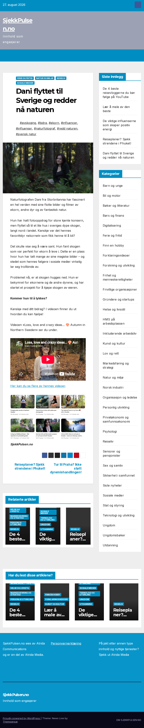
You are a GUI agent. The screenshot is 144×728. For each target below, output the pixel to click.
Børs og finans (113, 215)
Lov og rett (111, 353)
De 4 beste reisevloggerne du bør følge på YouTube (119, 93)
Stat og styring (113, 505)
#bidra (42, 123)
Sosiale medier (25, 83)
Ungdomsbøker (114, 535)
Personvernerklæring (66, 643)
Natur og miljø (44, 78)
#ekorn (54, 123)
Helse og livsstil (15, 510)
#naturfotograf (44, 128)
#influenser (24, 128)
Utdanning (46, 529)
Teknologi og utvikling (47, 519)
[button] (130, 55)
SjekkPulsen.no (16, 694)
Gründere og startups (118, 299)
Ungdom (45, 524)
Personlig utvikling (16, 524)
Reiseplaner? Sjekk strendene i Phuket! (30, 466)
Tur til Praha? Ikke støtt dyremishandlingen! (66, 468)
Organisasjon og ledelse (120, 397)
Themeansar (10, 721)
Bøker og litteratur (116, 205)
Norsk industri (113, 387)
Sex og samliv (113, 465)
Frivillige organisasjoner (120, 289)
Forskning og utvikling (119, 265)
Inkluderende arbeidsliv (120, 333)
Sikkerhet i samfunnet (119, 475)
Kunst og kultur (114, 343)
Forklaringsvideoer (116, 255)
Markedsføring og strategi (19, 517)
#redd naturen (67, 128)
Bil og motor (112, 195)
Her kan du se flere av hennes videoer (37, 386)
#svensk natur (26, 134)
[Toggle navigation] (137, 55)
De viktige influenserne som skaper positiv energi (119, 125)
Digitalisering (112, 225)
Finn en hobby (113, 245)
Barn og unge (113, 186)
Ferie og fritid (25, 78)
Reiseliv (61, 78)
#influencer (69, 123)
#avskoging (28, 123)
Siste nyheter (112, 485)
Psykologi (110, 431)
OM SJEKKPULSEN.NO (128, 719)
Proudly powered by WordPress (22, 718)
